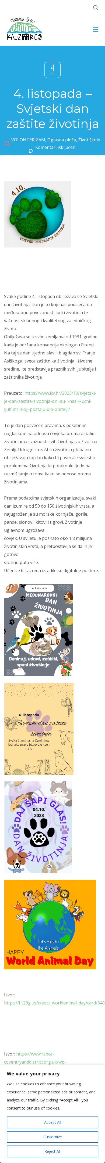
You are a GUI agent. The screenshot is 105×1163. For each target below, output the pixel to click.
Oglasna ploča (61, 140)
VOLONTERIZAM (28, 140)
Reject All (52, 1151)
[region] (52, 1114)
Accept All (52, 1122)
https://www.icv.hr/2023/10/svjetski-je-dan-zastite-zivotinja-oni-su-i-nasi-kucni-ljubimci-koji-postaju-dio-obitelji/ (50, 401)
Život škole (89, 140)
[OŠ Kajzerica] (25, 29)
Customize (52, 1136)
